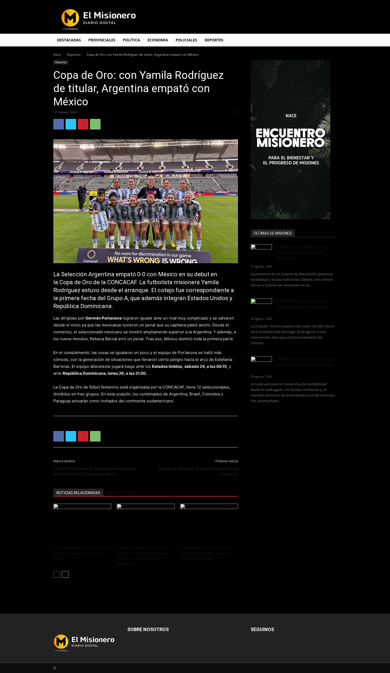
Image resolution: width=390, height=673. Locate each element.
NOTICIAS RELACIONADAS (78, 493)
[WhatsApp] (95, 124)
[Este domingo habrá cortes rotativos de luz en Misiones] (261, 304)
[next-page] (65, 574)
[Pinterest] (83, 124)
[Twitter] (71, 124)
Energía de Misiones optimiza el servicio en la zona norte (198, 471)
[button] (330, 40)
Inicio (57, 54)
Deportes (74, 54)
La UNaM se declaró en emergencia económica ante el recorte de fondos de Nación (94, 471)
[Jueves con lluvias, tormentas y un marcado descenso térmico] (261, 363)
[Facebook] (58, 124)
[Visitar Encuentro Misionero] (294, 139)
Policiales (186, 39)
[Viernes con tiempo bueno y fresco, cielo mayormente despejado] (261, 251)
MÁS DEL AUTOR (121, 493)
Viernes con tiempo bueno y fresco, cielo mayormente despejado (302, 252)
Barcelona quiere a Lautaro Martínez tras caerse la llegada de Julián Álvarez (82, 553)
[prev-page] (56, 574)
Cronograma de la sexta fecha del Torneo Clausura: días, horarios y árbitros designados (207, 553)
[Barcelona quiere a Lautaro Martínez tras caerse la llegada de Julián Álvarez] (82, 523)
